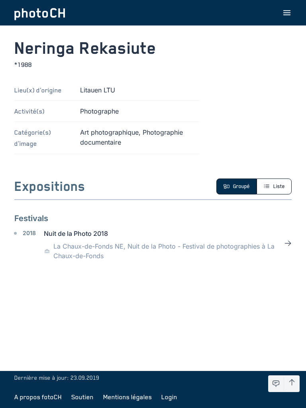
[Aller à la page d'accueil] (39, 13)
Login (169, 396)
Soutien (82, 396)
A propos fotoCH (38, 396)
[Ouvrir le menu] (287, 13)
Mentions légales (127, 396)
